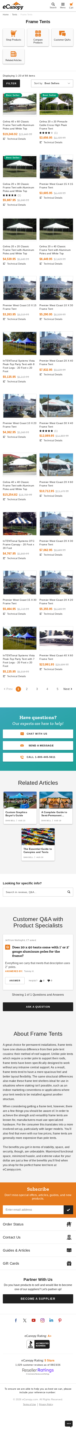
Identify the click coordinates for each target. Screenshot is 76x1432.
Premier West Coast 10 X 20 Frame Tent (19, 425)
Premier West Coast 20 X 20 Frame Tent (56, 601)
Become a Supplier (38, 1298)
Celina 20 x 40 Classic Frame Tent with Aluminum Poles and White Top (55, 250)
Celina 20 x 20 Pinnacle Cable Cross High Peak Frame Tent (53, 125)
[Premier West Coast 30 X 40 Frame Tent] (56, 406)
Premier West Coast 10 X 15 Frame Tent (19, 307)
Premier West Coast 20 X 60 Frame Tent (56, 484)
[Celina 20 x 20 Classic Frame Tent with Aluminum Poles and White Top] (19, 229)
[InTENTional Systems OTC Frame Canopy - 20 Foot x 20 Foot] (19, 523)
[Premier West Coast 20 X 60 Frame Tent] (56, 465)
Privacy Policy (46, 1404)
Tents (14, 14)
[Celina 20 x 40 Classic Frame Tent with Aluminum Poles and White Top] (56, 229)
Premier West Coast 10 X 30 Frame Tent (56, 307)
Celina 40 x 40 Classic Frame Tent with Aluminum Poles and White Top (18, 486)
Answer (14, 980)
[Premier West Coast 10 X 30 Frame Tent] (56, 288)
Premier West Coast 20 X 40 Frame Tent (56, 362)
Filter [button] (11, 83)
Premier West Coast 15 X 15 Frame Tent (56, 186)
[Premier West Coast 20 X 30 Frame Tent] (56, 523)
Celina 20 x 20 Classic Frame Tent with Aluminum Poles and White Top (18, 250)
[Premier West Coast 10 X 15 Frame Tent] (19, 288)
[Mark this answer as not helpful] (48, 981)
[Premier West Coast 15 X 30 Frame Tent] (19, 582)
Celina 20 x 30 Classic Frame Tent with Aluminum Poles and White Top (18, 187)
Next (66, 689)
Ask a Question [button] (38, 1006)
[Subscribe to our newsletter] (68, 1209)
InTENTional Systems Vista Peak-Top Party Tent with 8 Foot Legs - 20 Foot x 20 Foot (19, 366)
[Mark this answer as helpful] (41, 981)
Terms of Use (29, 1404)
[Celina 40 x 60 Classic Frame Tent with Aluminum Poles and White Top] (19, 104)
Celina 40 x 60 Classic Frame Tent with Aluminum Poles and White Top (18, 125)
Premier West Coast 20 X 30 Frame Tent (56, 543)
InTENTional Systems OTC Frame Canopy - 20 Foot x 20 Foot (18, 544)
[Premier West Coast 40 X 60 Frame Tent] (56, 638)
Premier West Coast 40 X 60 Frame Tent (56, 657)
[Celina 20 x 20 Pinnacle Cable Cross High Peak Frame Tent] (56, 104)
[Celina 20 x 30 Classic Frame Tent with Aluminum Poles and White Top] (19, 166)
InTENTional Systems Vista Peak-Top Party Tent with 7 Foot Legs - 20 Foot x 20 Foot (19, 660)
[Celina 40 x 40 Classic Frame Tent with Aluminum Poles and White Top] (19, 465)
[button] (38, 745)
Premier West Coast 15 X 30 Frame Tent (19, 601)
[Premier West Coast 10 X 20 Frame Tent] (19, 406)
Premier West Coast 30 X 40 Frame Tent (56, 425)
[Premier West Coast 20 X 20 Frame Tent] (56, 582)
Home (6, 14)
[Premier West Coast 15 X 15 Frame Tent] (56, 166)
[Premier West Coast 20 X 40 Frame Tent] (56, 343)
